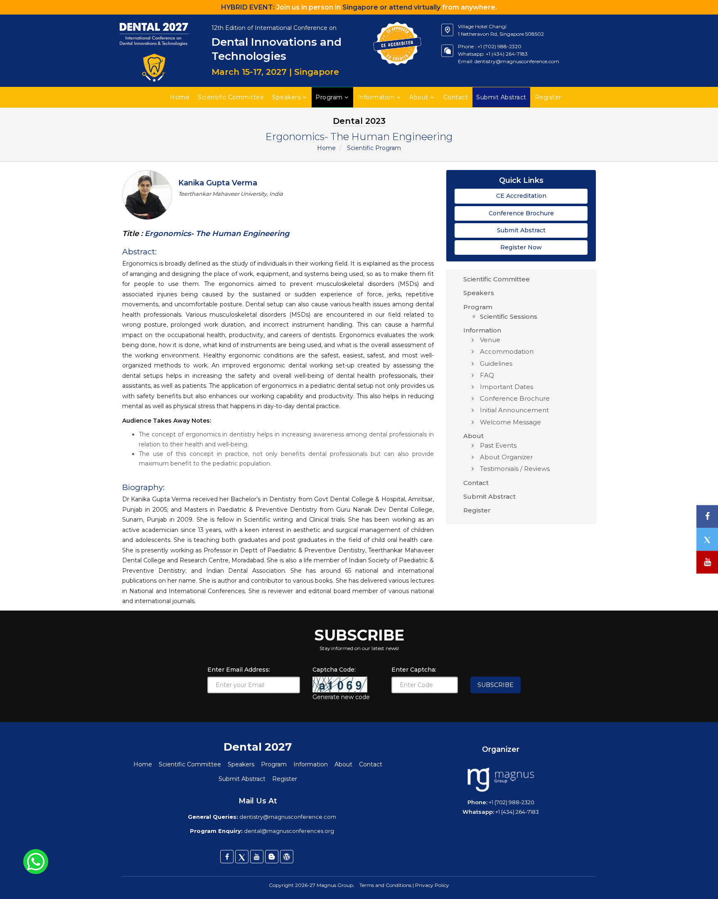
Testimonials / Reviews (515, 469)
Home (179, 97)
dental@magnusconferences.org (289, 831)
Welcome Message (510, 422)
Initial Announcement (514, 410)
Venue (490, 340)
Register (477, 510)
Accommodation (507, 351)
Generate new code (341, 697)
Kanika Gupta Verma (217, 182)
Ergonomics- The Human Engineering (216, 233)
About (418, 97)
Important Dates (506, 387)
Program (329, 97)
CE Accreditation (521, 196)
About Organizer (506, 457)
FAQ (487, 375)
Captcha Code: (334, 669)
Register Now (521, 247)
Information (376, 97)
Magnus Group (335, 885)
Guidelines (496, 363)
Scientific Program (374, 148)
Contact (455, 97)
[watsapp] (35, 861)
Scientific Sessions (508, 316)
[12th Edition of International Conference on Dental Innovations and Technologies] (154, 19)
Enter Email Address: (238, 669)
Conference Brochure (521, 213)
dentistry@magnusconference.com (517, 61)
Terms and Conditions (385, 885)
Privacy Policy (432, 885)
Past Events (498, 445)
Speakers (286, 97)
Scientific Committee (231, 97)
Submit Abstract (521, 230)
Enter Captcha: (413, 669)
